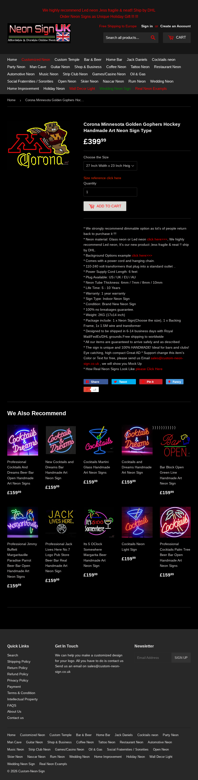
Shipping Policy (18, 661)
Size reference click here (102, 178)
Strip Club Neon (75, 74)
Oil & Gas (138, 74)
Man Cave (38, 67)
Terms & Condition (21, 693)
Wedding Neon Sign (115, 88)
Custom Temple (67, 59)
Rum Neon (137, 81)
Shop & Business (88, 67)
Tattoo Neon (140, 67)
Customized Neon (35, 59)
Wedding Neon (161, 81)
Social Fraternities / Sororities (30, 81)
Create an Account (175, 26)
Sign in (147, 26)
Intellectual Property (22, 699)
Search (12, 655)
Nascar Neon (113, 81)
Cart (180, 37)
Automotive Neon (21, 74)
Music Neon (48, 74)
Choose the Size (96, 157)
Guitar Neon (60, 67)
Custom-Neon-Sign (31, 771)
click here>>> (157, 239)
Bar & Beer (92, 59)
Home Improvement (23, 88)
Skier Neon (89, 81)
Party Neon (16, 67)
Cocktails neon (163, 59)
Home (12, 59)
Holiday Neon (54, 88)
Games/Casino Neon (109, 74)
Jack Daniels (137, 59)
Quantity (90, 183)
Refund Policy (17, 674)
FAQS (11, 705)
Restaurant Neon (167, 67)
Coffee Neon (116, 67)
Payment (14, 687)
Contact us (15, 718)
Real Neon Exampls (151, 88)
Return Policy (17, 668)
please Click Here (149, 369)
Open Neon (67, 81)
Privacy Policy (17, 680)
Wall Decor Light (82, 88)
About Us (14, 711)
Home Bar (114, 59)
